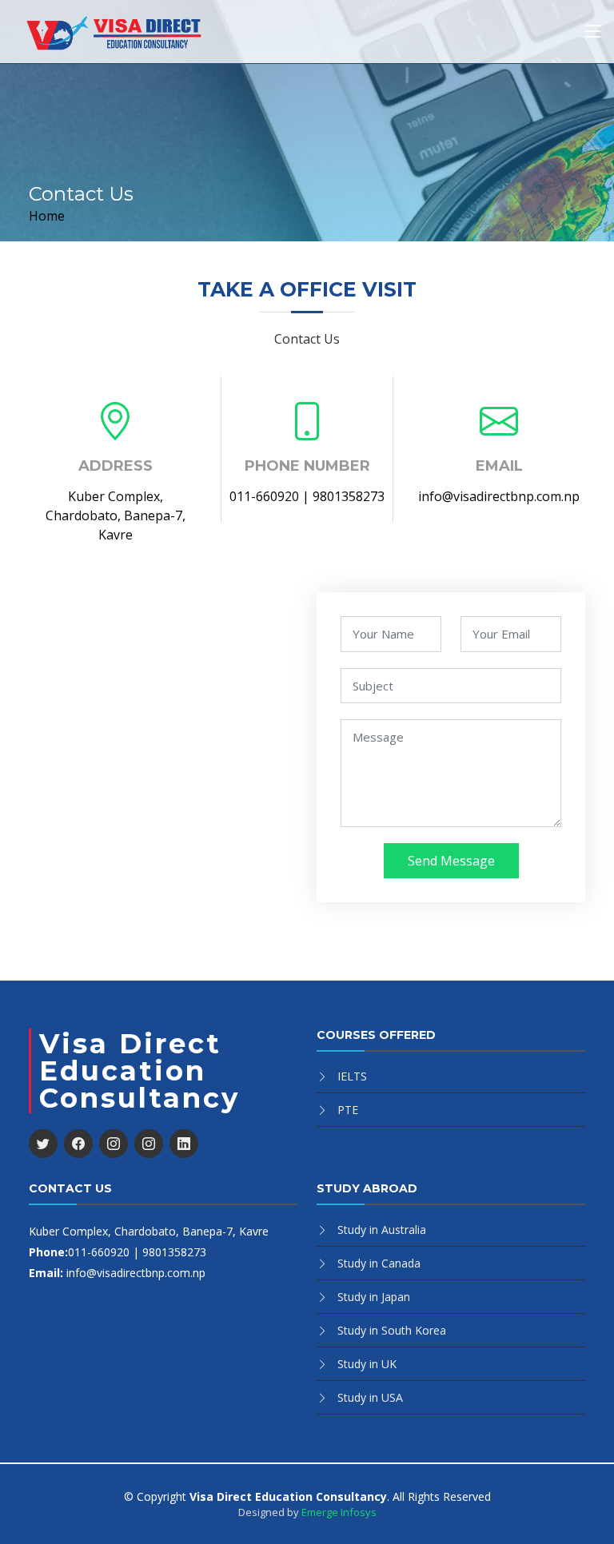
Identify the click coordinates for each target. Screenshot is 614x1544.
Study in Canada (379, 1263)
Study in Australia (381, 1229)
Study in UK (367, 1363)
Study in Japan (373, 1296)
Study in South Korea (391, 1330)
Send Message (451, 860)
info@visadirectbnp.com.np (499, 496)
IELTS (352, 1076)
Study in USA (370, 1397)
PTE (347, 1109)
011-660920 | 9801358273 (307, 496)
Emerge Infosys (339, 1512)
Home (47, 216)
